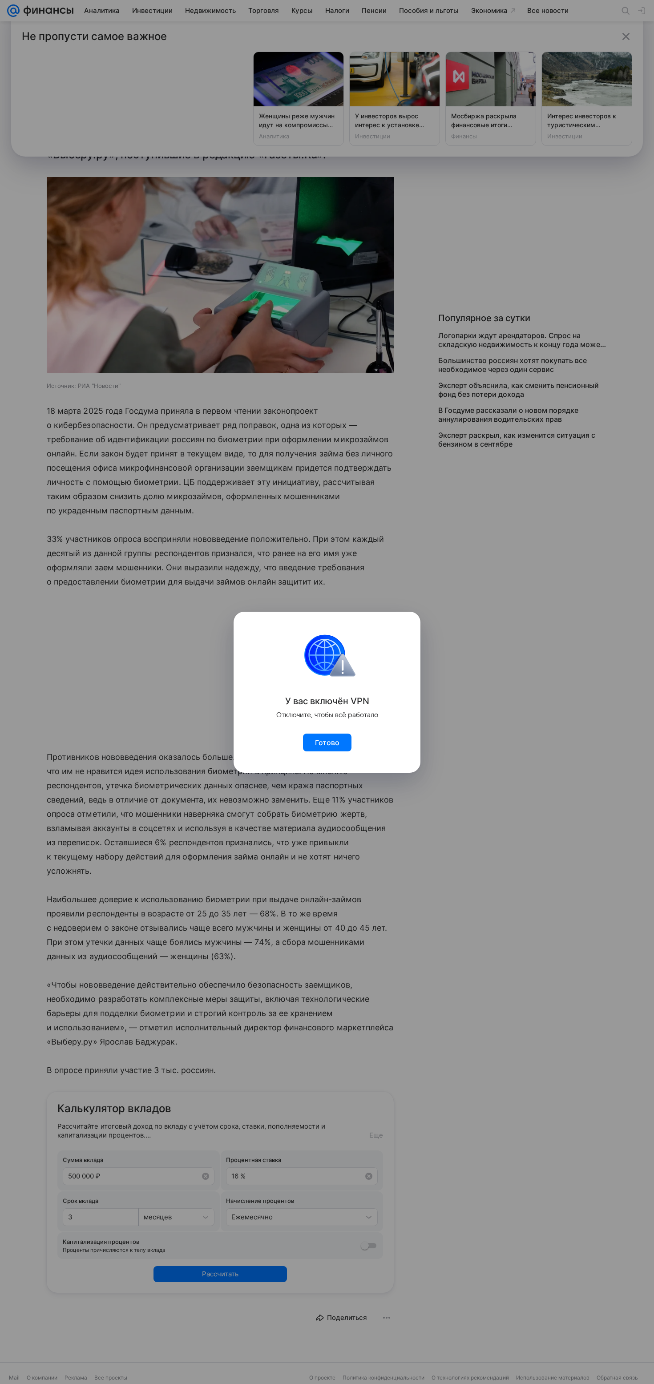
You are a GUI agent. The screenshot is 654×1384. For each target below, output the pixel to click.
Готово (327, 742)
